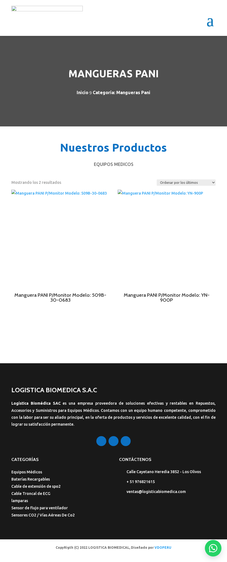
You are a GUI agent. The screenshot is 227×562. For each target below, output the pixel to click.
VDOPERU (162, 547)
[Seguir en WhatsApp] (126, 441)
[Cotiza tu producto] (213, 548)
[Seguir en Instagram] (113, 441)
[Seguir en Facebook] (101, 441)
